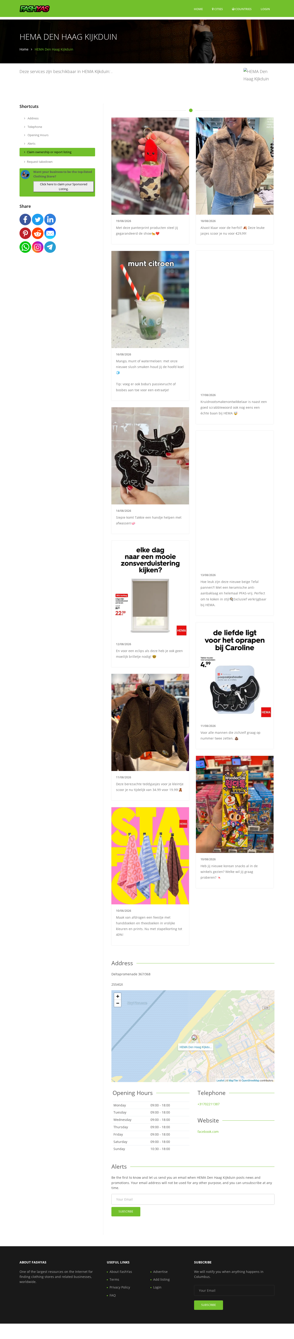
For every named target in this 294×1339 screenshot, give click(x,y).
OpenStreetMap (250, 1080)
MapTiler (233, 1080)
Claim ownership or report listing (49, 152)
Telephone (34, 127)
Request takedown (40, 162)
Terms (114, 1279)
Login (265, 9)
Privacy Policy (120, 1287)
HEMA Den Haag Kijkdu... (196, 1047)
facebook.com (208, 1131)
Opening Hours (37, 135)
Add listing (161, 1279)
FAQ (113, 1295)
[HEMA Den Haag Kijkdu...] (194, 1037)
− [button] (117, 1003)
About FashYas (121, 1271)
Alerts (31, 143)
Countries (243, 9)
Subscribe (126, 1211)
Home (198, 9)
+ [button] (117, 996)
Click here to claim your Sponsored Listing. (63, 186)
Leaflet (220, 1080)
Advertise (160, 1271)
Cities (218, 9)
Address (33, 118)
